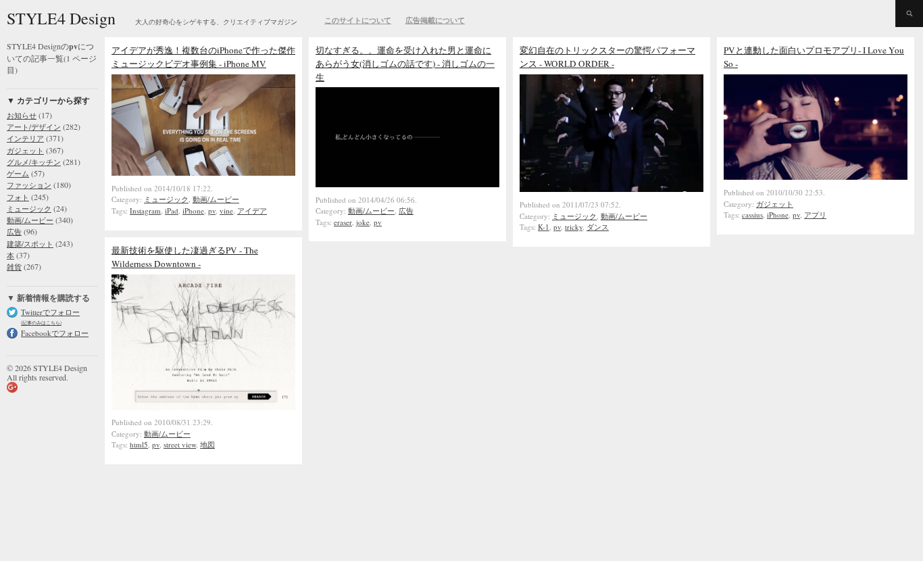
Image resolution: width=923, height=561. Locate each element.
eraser (343, 222)
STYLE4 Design (61, 18)
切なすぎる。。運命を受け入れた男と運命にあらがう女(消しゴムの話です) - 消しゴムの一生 (405, 63)
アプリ (815, 215)
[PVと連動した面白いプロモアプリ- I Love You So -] (815, 176)
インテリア (25, 138)
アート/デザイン (34, 127)
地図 (207, 444)
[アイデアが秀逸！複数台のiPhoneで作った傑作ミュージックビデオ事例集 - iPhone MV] (203, 172)
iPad (171, 210)
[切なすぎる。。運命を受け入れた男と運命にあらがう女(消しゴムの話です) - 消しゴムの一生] (407, 184)
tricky (573, 227)
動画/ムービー (30, 220)
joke (363, 222)
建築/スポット (30, 244)
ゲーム (18, 173)
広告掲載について (435, 20)
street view (180, 444)
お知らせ (21, 115)
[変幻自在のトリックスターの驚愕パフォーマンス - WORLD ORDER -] (611, 188)
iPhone (193, 210)
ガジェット (25, 150)
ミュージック (29, 208)
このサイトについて (357, 20)
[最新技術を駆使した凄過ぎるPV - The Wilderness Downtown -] (203, 407)
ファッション (29, 185)
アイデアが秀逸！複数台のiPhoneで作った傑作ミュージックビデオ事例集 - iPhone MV (203, 57)
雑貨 (14, 267)
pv (212, 210)
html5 (139, 444)
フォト (18, 197)
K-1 (543, 227)
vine (226, 210)
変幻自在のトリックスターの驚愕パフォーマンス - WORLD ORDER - (607, 57)
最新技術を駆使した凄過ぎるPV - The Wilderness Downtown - (184, 257)
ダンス (598, 227)
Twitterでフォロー (50, 312)
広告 (14, 231)
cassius (752, 215)
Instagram (145, 210)
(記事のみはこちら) (41, 323)
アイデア (252, 210)
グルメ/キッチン (34, 162)
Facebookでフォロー (55, 333)
